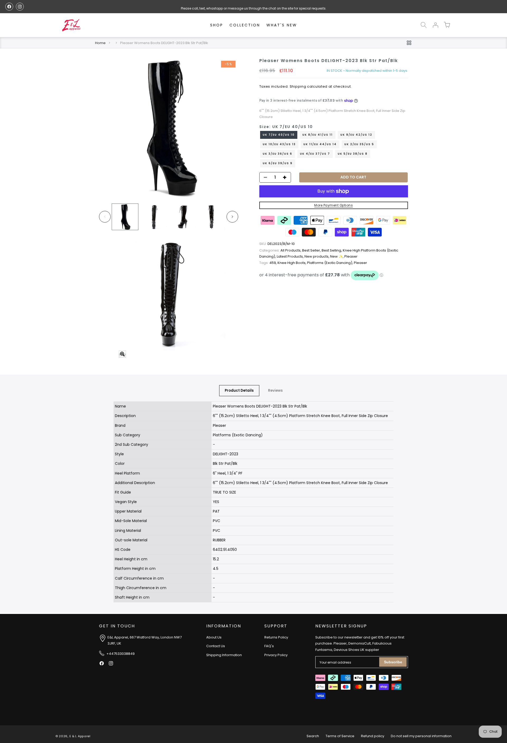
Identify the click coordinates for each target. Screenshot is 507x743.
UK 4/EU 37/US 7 (315, 154)
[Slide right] (232, 217)
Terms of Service (340, 736)
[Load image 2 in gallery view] (154, 217)
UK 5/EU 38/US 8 (353, 154)
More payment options (333, 205)
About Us (214, 637)
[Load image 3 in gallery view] (183, 217)
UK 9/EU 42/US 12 (356, 135)
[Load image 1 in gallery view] (125, 217)
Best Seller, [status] (312, 250)
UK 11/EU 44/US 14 (320, 144)
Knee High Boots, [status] (292, 262)
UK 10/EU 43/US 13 (279, 144)
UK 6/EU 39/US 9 (278, 163)
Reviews (275, 390)
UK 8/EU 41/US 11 (317, 135)
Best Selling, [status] (332, 250)
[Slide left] (105, 217)
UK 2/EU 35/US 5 (359, 144)
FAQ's (269, 646)
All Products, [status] (280, 250)
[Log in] (435, 25)
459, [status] (268, 262)
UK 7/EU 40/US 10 (279, 135)
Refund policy (372, 736)
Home (100, 42)
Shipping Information (224, 654)
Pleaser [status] (351, 256)
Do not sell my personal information (421, 736)
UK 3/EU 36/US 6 (277, 154)
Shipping (298, 86)
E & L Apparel (80, 736)
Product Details (239, 390)
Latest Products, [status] (290, 256)
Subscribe (393, 662)
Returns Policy (276, 637)
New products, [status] (317, 256)
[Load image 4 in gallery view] (211, 217)
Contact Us (215, 646)
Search (313, 736)
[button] (423, 25)
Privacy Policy (276, 654)
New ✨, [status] (337, 256)
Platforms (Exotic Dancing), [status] (330, 262)
